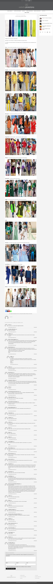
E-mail (17, 562)
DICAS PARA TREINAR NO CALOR (46, 26)
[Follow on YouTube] (29, 0)
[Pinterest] (9, 311)
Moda (25, 313)
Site (27, 562)
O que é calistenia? (45, 20)
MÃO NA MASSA (37, 578)
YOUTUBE (36, 575)
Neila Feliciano (10, 347)
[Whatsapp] (11, 311)
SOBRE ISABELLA (22, 575)
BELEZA (21, 578)
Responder (35, 327)
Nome (7, 562)
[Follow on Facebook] (25, 0)
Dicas (23, 313)
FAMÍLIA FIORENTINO (38, 576)
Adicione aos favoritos (29, 313)
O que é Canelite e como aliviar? (46, 29)
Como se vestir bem (19, 313)
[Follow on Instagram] (26, 0)
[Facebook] (6, 311)
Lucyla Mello (10, 441)
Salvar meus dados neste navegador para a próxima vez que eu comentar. (19, 566)
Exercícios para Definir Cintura (47, 23)
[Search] (31, 0)
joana (9, 432)
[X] (7, 311)
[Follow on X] (27, 0)
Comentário (8, 555)
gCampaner (35, 582)
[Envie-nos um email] (28, 0)
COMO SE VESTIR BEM (23, 576)
